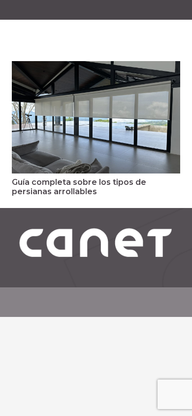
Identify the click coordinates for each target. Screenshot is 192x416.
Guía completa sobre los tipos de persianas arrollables (79, 186)
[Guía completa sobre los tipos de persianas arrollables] (96, 117)
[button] (178, 34)
